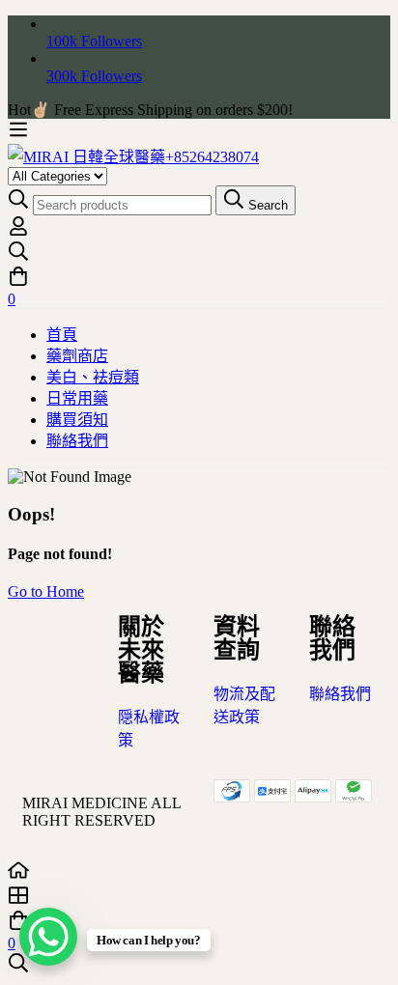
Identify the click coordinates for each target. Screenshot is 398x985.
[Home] (199, 872)
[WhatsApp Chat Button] (48, 937)
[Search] (199, 253)
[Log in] (18, 231)
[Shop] (199, 897)
